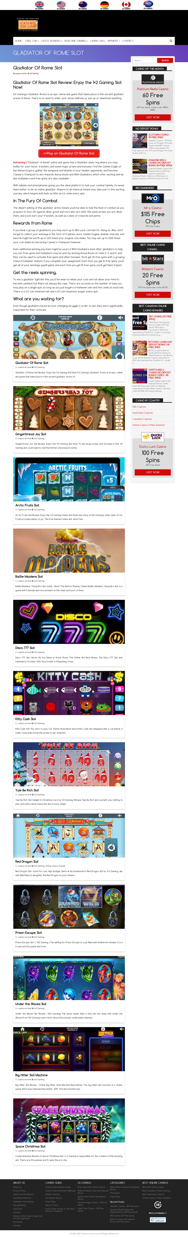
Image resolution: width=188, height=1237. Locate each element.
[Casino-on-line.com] (28, 31)
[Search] (171, 40)
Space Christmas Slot (30, 1146)
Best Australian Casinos (153, 1194)
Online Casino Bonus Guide (58, 1187)
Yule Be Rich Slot (27, 790)
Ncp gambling (19, 1205)
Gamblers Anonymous (23, 1201)
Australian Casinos (142, 412)
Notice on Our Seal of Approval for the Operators (27, 1217)
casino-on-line (20, 73)
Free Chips (51, 1201)
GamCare (17, 1208)
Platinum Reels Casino (152, 89)
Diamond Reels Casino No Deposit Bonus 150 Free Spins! (160, 163)
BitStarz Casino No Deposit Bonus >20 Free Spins (160, 345)
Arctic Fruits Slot (27, 505)
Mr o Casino (152, 208)
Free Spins (115, 1193)
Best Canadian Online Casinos (156, 1190)
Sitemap (17, 1225)
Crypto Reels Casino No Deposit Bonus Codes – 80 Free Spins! (160, 373)
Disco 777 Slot (25, 648)
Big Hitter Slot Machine (31, 1075)
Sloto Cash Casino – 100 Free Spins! (91, 1209)
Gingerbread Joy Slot (30, 434)
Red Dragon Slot (26, 861)
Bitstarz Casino (153, 269)
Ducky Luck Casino (152, 446)
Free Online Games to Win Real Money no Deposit (60, 1209)
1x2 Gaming (34, 73)
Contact (17, 1212)
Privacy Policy (19, 1190)
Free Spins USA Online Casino (91, 1187)
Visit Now (153, 117)
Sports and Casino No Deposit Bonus (92, 1197)
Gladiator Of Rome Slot (31, 363)
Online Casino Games (55, 866)
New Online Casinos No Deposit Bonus (124, 1188)
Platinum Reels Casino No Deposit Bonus (93, 1191)
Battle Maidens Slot (29, 576)
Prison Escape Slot (28, 933)
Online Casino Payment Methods (60, 1190)
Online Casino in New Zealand (148, 424)
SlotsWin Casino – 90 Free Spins (159, 136)
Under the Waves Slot (30, 1004)
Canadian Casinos (142, 418)
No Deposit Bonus (54, 1198)
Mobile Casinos (52, 1194)
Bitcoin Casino (52, 1205)
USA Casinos (139, 406)
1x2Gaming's (20, 162)
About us (17, 1187)
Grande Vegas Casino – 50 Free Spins (92, 1203)
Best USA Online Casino (153, 1187)
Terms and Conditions (23, 1194)
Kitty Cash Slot (25, 719)
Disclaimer (18, 1222)
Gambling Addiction (22, 1198)
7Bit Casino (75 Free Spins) (160, 318)
